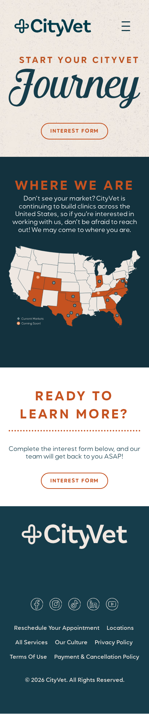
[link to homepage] (52, 27)
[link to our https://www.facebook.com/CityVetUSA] (36, 604)
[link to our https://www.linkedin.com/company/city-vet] (93, 604)
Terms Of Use (28, 657)
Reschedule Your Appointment (56, 628)
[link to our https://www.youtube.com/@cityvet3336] (112, 604)
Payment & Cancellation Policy (96, 657)
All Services (31, 643)
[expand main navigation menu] (126, 27)
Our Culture (71, 643)
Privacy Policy (114, 643)
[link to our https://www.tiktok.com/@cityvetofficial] (74, 604)
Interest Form (74, 131)
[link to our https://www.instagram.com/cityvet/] (55, 604)
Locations (120, 628)
